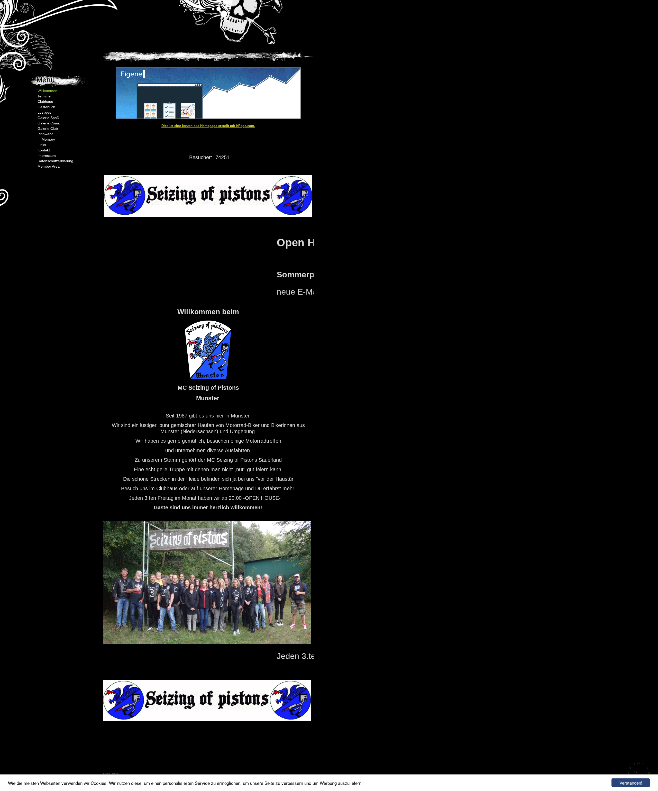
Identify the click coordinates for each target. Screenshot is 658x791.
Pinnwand (45, 134)
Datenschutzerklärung (55, 161)
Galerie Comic (49, 123)
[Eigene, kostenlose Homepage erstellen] (208, 118)
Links (42, 145)
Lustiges (44, 112)
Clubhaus (45, 101)
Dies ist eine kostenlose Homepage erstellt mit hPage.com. (208, 126)
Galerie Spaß (48, 118)
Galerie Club (48, 128)
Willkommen (47, 91)
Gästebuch (46, 107)
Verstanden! (630, 782)
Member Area (49, 166)
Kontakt (44, 150)
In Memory (46, 139)
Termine (44, 96)
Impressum (47, 155)
